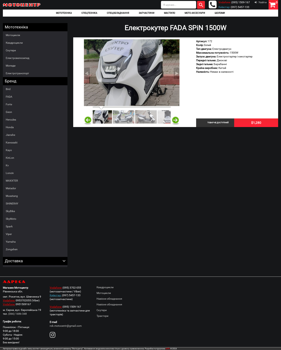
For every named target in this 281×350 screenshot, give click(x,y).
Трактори (102, 315)
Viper (9, 234)
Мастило (169, 13)
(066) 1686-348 (17, 313)
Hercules (11, 119)
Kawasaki (11, 142)
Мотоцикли (13, 35)
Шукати (201, 5)
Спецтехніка (89, 13)
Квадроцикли (14, 42)
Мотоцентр (22, 4)
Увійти (262, 2)
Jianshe (10, 134)
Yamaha (11, 241)
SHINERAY (12, 203)
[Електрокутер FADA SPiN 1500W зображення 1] (131, 72)
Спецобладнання (118, 13)
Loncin (10, 173)
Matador (11, 188)
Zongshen (12, 249)
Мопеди (10, 65)
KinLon (10, 157)
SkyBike (10, 211)
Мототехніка (64, 13)
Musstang (12, 195)
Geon (9, 111)
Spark (9, 226)
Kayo (9, 150)
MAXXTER (12, 180)
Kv (7, 165)
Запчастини (146, 13)
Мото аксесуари (195, 13)
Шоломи (220, 13)
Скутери (11, 50)
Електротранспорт (17, 73)
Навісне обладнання (109, 298)
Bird (8, 89)
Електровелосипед (17, 58)
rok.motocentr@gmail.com (66, 325)
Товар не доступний (218, 122)
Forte (9, 104)
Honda (10, 127)
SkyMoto (11, 218)
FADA (9, 96)
